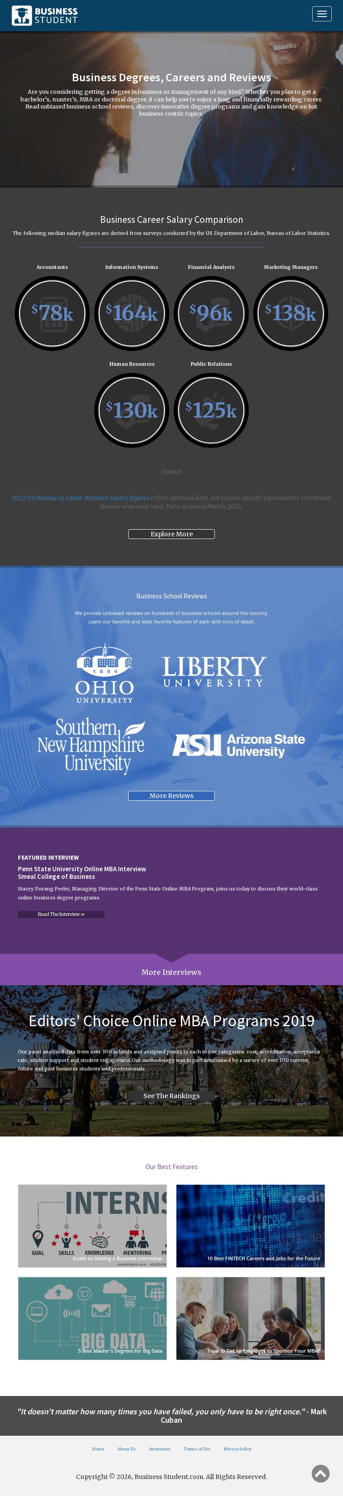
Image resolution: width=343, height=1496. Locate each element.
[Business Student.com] (44, 15)
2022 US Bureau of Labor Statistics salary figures (80, 498)
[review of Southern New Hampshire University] (91, 746)
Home (98, 1448)
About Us (126, 1448)
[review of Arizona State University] (239, 746)
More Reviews (171, 796)
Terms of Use (197, 1448)
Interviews (159, 1448)
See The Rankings (171, 1096)
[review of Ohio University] (104, 672)
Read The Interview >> (61, 914)
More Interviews (171, 972)
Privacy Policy (237, 1448)
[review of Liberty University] (214, 672)
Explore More (172, 534)
